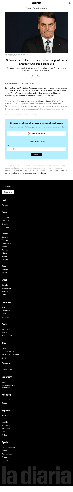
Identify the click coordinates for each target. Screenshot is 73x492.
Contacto (5, 460)
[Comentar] (38, 76)
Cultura (5, 230)
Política (28, 8)
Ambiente (5, 217)
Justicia (5, 250)
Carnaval (5, 221)
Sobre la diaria (7, 400)
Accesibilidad (7, 454)
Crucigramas (7, 370)
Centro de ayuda (8, 447)
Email (9, 145)
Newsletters (6, 416)
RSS (3, 419)
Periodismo (6, 329)
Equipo (4, 403)
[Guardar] (32, 76)
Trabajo (5, 269)
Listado (5, 382)
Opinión (5, 260)
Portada (5, 205)
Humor (4, 366)
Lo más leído (7, 348)
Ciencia (5, 224)
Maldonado (6, 288)
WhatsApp (6, 425)
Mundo (4, 256)
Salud (4, 266)
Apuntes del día (8, 351)
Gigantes (5, 317)
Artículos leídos (7, 336)
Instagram (6, 428)
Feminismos (6, 243)
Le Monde (6, 310)
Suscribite (8, 192)
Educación (6, 240)
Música (4, 333)
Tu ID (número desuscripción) (8, 386)
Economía (5, 237)
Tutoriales (5, 451)
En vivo (4, 358)
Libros (4, 253)
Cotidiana (5, 227)
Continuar (36, 154)
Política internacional (40, 8)
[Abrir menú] (3, 3)
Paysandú (5, 291)
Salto (4, 295)
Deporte (5, 234)
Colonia (5, 285)
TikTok (4, 435)
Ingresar (8, 186)
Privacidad (6, 457)
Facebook (6, 432)
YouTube (5, 422)
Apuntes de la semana (10, 355)
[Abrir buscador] (70, 3)
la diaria (5, 307)
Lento (4, 314)
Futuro (4, 247)
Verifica (5, 273)
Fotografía (6, 363)
